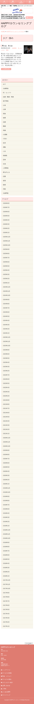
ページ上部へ (29, 643)
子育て (5, 138)
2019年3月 (6, 517)
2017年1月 (6, 626)
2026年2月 (6, 228)
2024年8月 (6, 303)
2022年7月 (6, 375)
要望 (4, 180)
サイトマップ (6, 695)
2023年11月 (6, 341)
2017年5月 (6, 609)
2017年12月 (6, 580)
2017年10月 (6, 588)
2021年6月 (6, 412)
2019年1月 (6, 525)
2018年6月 (6, 555)
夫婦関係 (14, 48)
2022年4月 (6, 387)
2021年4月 (6, 421)
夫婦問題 (5, 193)
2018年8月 (6, 546)
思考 (4, 159)
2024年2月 (6, 329)
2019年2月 (6, 521)
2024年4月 (6, 320)
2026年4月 (6, 220)
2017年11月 (6, 584)
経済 (4, 143)
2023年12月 (6, 337)
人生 (4, 151)
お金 (4, 105)
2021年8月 (6, 404)
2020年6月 (6, 463)
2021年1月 (6, 433)
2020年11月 (6, 442)
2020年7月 (6, 458)
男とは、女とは (7, 46)
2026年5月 (6, 215)
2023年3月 (6, 366)
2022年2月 (6, 396)
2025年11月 (6, 241)
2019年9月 (6, 496)
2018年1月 (6, 576)
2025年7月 (6, 257)
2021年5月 (6, 416)
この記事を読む (6, 69)
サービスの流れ (6, 679)
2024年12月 (6, 287)
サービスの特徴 (6, 673)
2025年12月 (6, 236)
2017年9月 (6, 592)
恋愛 (4, 176)
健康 (4, 117)
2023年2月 (6, 370)
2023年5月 (6, 358)
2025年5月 (6, 266)
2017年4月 (6, 613)
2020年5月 (6, 467)
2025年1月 (6, 283)
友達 (4, 164)
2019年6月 (6, 509)
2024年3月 (6, 324)
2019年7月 (6, 505)
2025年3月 (6, 274)
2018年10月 (6, 538)
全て (4, 84)
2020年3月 (6, 475)
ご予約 (4, 688)
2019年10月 (6, 492)
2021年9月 (6, 400)
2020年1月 (6, 484)
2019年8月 (6, 500)
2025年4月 (6, 270)
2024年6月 (6, 312)
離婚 (4, 126)
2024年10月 (6, 295)
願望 (4, 184)
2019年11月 (6, 488)
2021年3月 (6, 425)
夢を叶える (6, 172)
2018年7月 (6, 551)
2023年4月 (6, 362)
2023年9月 (6, 350)
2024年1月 (6, 333)
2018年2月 (6, 571)
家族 (7, 50)
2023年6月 (6, 354)
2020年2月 (6, 479)
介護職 (5, 134)
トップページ (6, 670)
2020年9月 (6, 450)
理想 (4, 189)
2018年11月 (6, 534)
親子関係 (5, 101)
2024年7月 (6, 308)
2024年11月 (6, 291)
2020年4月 (6, 471)
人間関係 (5, 168)
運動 (4, 147)
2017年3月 (6, 618)
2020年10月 (6, 446)
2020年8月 (6, 454)
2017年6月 (6, 605)
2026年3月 (6, 224)
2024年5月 (6, 316)
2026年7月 (6, 207)
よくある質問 (6, 692)
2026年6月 (6, 211)
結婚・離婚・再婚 (8, 97)
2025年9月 (6, 249)
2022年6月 (6, 379)
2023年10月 (6, 345)
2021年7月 (6, 408)
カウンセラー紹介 (7, 682)
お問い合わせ (6, 685)
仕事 (4, 109)
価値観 (5, 155)
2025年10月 (6, 245)
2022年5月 (6, 383)
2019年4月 (6, 513)
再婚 (4, 130)
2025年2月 (6, 278)
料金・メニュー (6, 676)
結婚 (4, 122)
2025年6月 (6, 262)
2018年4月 (6, 563)
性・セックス (7, 92)
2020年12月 (6, 437)
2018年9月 (6, 542)
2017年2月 (6, 622)
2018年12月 (6, 530)
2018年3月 (6, 567)
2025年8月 (6, 253)
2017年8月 (6, 597)
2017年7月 (6, 601)
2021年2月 (6, 429)
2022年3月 (6, 391)
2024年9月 (6, 299)
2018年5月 (6, 559)
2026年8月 (6, 203)
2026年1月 (6, 232)
